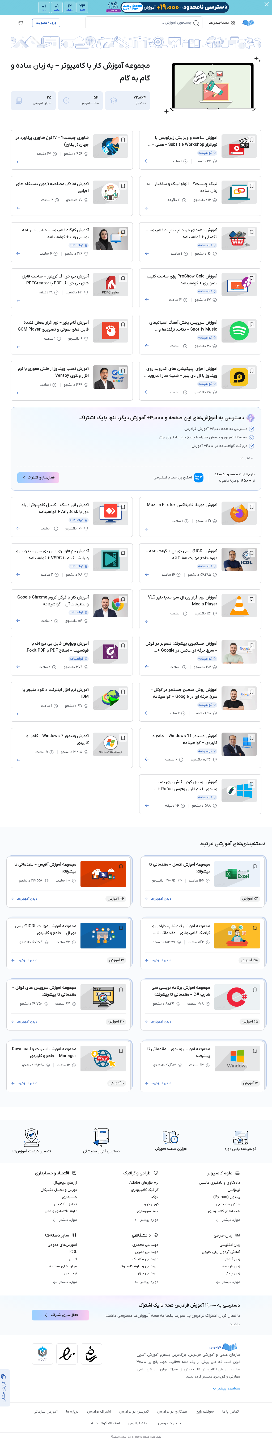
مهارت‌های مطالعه (63, 1266)
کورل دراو (151, 1204)
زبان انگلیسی (230, 1244)
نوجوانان (70, 1273)
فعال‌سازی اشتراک (41, 477)
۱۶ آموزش (250, 1083)
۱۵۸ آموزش (249, 960)
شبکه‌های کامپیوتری (224, 1211)
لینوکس (234, 1189)
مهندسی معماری (145, 1244)
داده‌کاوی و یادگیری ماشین (219, 1182)
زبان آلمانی (231, 1259)
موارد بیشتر (231, 1219)
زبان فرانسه (231, 1266)
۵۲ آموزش (250, 898)
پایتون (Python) (226, 1197)
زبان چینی (232, 1273)
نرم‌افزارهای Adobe (144, 1182)
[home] (248, 23)
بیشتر (249, 458)
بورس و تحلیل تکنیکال (59, 1189)
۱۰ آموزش (116, 1083)
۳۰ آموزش (116, 1021)
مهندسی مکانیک (146, 1259)
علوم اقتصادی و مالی (61, 1211)
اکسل (73, 1259)
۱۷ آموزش (116, 960)
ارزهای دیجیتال (65, 1182)
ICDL (73, 1252)
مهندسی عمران (147, 1252)
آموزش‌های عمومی (62, 1244)
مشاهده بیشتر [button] (228, 1388)
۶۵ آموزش (250, 1021)
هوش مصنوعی (228, 1204)
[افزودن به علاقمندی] (251, 139)
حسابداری (69, 1197)
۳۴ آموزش (116, 898)
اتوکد (155, 1197)
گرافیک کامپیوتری (145, 1189)
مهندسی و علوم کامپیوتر (139, 1266)
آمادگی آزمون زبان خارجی (221, 1252)
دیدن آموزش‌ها (161, 899)
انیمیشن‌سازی (148, 1211)
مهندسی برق (148, 1273)
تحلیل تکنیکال (65, 1204)
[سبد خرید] (20, 22)
